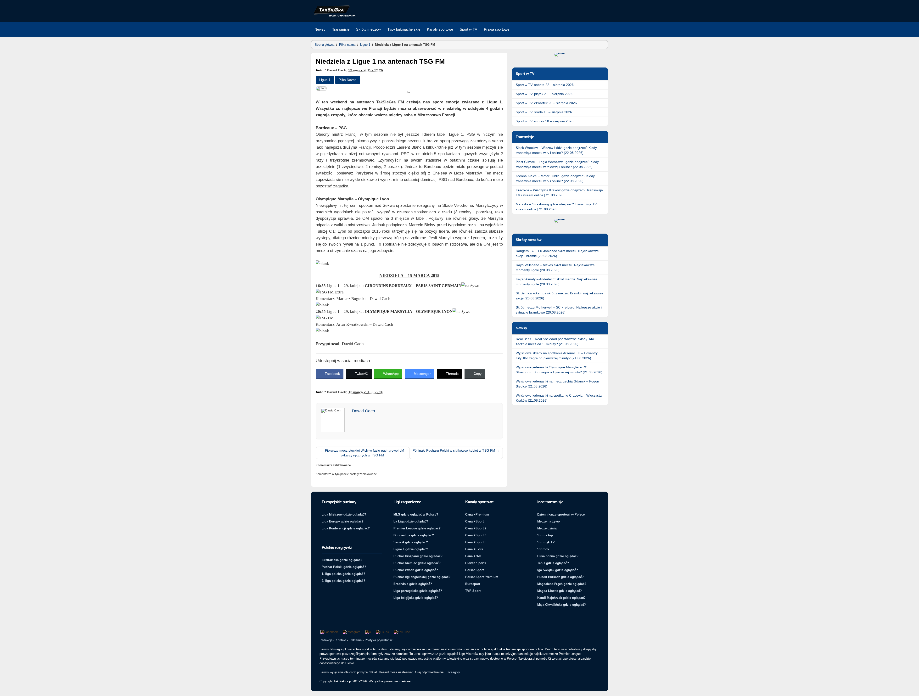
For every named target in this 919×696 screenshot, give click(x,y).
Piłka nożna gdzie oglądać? (557, 556)
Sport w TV (468, 29)
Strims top (545, 535)
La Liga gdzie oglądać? (410, 521)
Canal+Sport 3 (475, 535)
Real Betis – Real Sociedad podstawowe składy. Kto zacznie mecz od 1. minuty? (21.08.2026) (555, 341)
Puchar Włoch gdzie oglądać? (415, 570)
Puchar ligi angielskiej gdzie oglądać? (421, 577)
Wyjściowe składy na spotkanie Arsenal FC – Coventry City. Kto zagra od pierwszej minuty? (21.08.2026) (557, 355)
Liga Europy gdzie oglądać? (343, 521)
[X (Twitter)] (368, 632)
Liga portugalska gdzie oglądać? (417, 591)
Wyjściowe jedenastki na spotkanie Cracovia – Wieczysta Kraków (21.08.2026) (559, 397)
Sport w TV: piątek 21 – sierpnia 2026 (544, 94)
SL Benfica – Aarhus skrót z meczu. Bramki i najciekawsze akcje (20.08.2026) (559, 295)
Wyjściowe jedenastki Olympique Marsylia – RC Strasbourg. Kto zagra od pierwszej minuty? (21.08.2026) (559, 369)
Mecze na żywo (548, 521)
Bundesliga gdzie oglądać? (413, 535)
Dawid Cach (336, 70)
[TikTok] (382, 632)
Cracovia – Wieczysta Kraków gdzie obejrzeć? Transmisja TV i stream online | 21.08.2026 (559, 192)
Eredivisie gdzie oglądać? (412, 584)
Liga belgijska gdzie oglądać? (415, 598)
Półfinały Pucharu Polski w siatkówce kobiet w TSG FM (456, 450)
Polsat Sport (474, 570)
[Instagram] (351, 632)
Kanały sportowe (440, 29)
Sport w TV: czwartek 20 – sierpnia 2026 (546, 103)
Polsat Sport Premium (481, 577)
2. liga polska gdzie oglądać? (343, 581)
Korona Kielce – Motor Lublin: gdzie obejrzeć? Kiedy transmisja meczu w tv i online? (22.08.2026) (555, 178)
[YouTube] (402, 632)
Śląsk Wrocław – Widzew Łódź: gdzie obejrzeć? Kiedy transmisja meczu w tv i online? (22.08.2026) (556, 150)
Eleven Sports (475, 563)
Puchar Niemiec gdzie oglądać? (417, 563)
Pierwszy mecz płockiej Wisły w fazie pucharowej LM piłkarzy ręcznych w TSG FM (362, 453)
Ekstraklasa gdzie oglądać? (342, 560)
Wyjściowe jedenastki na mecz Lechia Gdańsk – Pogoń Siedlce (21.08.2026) (557, 383)
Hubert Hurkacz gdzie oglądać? (560, 577)
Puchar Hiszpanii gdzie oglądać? (418, 556)
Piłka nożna (347, 44)
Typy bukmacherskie (403, 29)
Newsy (319, 29)
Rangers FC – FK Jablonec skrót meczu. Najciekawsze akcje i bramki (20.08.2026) (557, 253)
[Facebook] (329, 632)
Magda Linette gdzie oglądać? (559, 591)
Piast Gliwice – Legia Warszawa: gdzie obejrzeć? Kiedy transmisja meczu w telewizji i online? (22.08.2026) (557, 164)
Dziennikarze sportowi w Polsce (561, 514)
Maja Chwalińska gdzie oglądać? (561, 604)
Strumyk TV (546, 542)
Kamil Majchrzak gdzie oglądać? (561, 598)
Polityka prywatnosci (379, 640)
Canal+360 (473, 556)
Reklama (355, 640)
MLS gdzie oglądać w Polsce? (415, 514)
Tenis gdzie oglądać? (553, 563)
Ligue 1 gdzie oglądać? (410, 549)
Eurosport (472, 584)
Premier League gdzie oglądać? (417, 528)
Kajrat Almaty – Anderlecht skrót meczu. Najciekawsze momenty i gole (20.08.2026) (556, 281)
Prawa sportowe (496, 29)
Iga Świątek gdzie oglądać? (557, 570)
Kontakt (341, 640)
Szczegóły (452, 672)
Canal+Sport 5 (475, 542)
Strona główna (324, 44)
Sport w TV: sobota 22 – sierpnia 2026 (545, 85)
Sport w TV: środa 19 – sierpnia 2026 (544, 112)
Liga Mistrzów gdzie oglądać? (344, 514)
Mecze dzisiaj (547, 528)
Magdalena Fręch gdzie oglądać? (561, 584)
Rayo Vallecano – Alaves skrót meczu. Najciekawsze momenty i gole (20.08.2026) (555, 267)
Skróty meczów (368, 29)
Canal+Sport (474, 521)
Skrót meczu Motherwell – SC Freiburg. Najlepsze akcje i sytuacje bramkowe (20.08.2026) (559, 309)
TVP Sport (473, 591)
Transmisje (340, 29)
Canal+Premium (477, 514)
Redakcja (325, 640)
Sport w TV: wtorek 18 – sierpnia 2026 (544, 121)
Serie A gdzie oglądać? (410, 542)
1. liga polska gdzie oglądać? (343, 574)
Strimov (543, 549)
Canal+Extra (474, 549)
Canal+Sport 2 (475, 528)
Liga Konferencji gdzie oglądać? (346, 528)
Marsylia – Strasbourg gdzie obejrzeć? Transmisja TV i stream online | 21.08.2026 (557, 206)
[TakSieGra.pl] (333, 15)
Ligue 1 (365, 44)
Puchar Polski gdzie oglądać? (344, 567)
